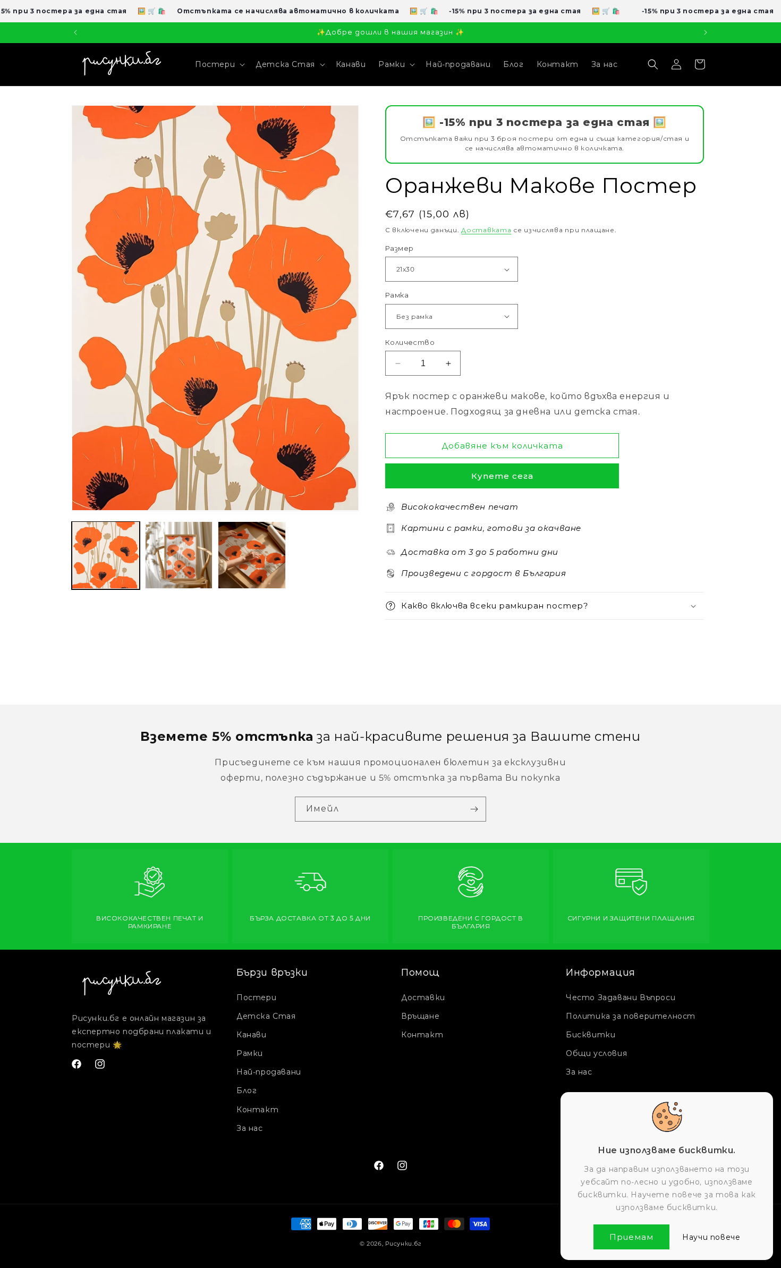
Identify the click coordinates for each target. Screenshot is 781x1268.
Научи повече (711, 1237)
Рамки (249, 1053)
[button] (219, 64)
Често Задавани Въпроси (620, 997)
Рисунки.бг (403, 1243)
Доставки (423, 997)
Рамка (397, 295)
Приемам (631, 1237)
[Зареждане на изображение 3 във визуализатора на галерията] (252, 555)
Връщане (420, 1016)
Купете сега (502, 476)
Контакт (257, 1109)
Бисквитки (590, 1034)
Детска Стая (266, 1016)
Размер (399, 248)
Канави (251, 1034)
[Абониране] (474, 809)
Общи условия (596, 1053)
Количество (410, 342)
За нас (249, 1128)
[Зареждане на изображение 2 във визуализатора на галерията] (179, 555)
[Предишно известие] (75, 32)
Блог (246, 1090)
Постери (256, 997)
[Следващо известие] (705, 32)
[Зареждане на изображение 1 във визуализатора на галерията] (106, 555)
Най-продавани (268, 1072)
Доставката (486, 230)
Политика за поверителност (630, 1016)
